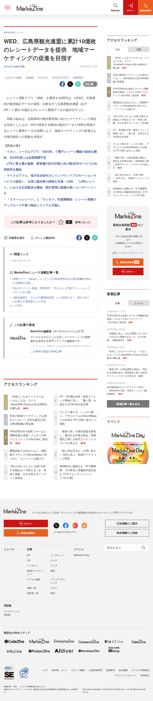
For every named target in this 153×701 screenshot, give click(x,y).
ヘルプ (44, 670)
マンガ (53, 560)
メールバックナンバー (130, 252)
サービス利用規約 (140, 670)
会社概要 (123, 670)
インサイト (32, 565)
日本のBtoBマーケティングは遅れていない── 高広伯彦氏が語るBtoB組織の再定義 (28, 419)
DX (28, 555)
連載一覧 (31, 587)
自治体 (29, 77)
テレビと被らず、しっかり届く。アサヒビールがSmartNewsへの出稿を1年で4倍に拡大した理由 (78, 417)
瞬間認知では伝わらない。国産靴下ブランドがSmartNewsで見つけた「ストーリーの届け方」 (28, 454)
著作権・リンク (59, 670)
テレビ (53, 587)
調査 (52, 570)
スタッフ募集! (78, 670)
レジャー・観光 (13, 77)
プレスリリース (21, 260)
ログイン (130, 271)
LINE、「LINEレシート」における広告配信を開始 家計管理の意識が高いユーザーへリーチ (50, 187)
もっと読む (16, 305)
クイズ (53, 565)
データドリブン (60, 77)
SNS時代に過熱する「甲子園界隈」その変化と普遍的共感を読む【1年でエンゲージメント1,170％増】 (78, 472)
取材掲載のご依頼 (127, 533)
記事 (117, 303)
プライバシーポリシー (125, 675)
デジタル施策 (33, 579)
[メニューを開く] (7, 7)
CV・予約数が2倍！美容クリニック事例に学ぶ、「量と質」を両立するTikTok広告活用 (78, 400)
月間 (138, 49)
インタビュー (57, 555)
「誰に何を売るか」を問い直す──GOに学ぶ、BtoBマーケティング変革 (78, 454)
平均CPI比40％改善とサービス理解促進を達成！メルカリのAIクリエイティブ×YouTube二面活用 (29, 437)
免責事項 (110, 670)
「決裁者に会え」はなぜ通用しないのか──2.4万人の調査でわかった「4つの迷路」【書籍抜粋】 (127, 337)
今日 (117, 49)
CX (28, 560)
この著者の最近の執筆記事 (46, 351)
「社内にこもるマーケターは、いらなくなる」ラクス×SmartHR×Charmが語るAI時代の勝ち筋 (28, 402)
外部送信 (144, 675)
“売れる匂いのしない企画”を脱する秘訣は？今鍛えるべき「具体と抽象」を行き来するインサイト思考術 (28, 472)
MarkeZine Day (81, 555)
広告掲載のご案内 (127, 523)
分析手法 (78, 77)
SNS (52, 593)
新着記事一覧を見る (128, 404)
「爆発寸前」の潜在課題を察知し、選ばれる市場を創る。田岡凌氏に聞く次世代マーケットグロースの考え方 (78, 437)
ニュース (42, 77)
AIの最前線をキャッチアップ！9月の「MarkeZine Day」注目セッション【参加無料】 (127, 390)
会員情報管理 (95, 670)
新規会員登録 (129, 262)
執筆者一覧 (32, 593)
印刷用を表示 (16, 238)
